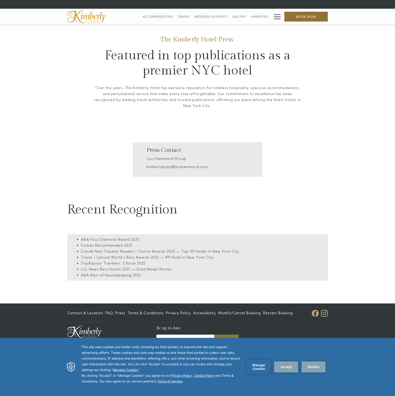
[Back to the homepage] (86, 17)
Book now (306, 16)
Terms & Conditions (146, 313)
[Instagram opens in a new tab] (324, 312)
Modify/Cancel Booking (239, 313)
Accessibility (204, 313)
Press (120, 313)
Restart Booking (278, 313)
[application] (197, 367)
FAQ (109, 313)
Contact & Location (85, 313)
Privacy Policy (178, 313)
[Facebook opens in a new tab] (315, 312)
